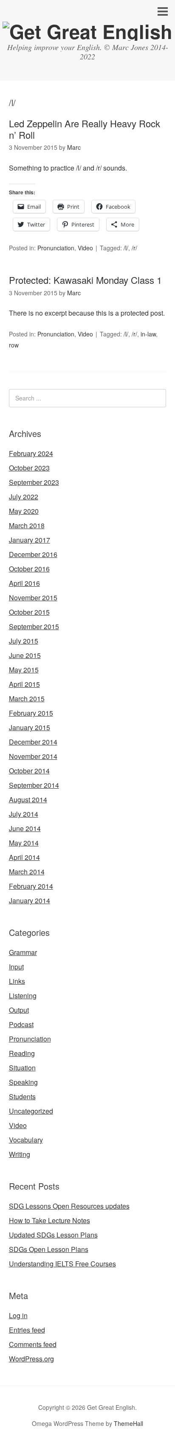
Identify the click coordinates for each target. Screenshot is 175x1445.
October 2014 (29, 771)
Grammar (23, 952)
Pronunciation (55, 248)
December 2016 (33, 554)
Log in (18, 1315)
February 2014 (31, 886)
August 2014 (28, 799)
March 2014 (27, 872)
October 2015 (29, 612)
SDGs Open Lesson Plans (48, 1249)
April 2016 (24, 583)
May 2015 (24, 670)
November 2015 (33, 597)
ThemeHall (128, 1423)
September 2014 (34, 785)
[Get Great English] (87, 31)
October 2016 (29, 569)
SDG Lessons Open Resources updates (69, 1206)
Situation (22, 1068)
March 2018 (27, 525)
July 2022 (23, 496)
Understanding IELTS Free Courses (62, 1264)
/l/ (126, 248)
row (14, 345)
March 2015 (27, 698)
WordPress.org (31, 1359)
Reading (22, 1053)
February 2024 (31, 453)
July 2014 (23, 814)
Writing (19, 1154)
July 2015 (23, 641)
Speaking (23, 1082)
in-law (148, 334)
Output (19, 1010)
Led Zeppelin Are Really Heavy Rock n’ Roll (84, 129)
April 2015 (24, 684)
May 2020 (24, 511)
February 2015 (31, 713)
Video (85, 248)
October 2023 (29, 468)
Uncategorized (31, 1111)
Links (17, 981)
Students (22, 1096)
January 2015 (29, 727)
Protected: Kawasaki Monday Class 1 (85, 279)
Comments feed (32, 1344)
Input (16, 967)
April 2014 (24, 857)
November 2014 (33, 756)
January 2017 (29, 540)
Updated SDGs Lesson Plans (53, 1235)
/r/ (134, 248)
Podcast (21, 1024)
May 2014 (24, 843)
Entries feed (27, 1330)
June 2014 (25, 828)
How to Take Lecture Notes (49, 1220)
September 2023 (34, 482)
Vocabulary (26, 1140)
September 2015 (34, 626)
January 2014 (29, 900)
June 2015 (25, 655)
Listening (23, 995)
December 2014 (33, 742)
